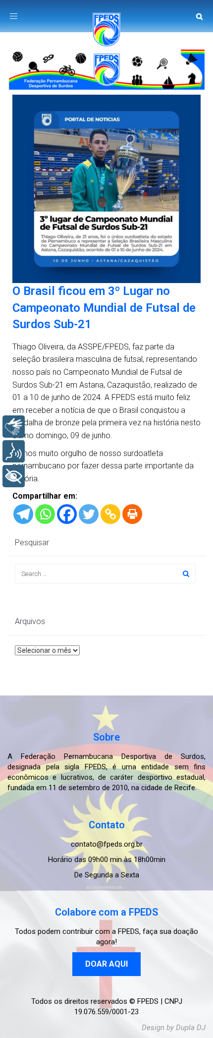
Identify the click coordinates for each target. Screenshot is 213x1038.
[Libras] (13, 426)
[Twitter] (89, 514)
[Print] (132, 514)
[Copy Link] (110, 514)
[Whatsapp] (45, 514)
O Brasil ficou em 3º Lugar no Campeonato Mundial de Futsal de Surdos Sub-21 (104, 307)
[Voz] (13, 451)
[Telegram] (23, 514)
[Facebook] (67, 514)
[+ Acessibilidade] (13, 476)
